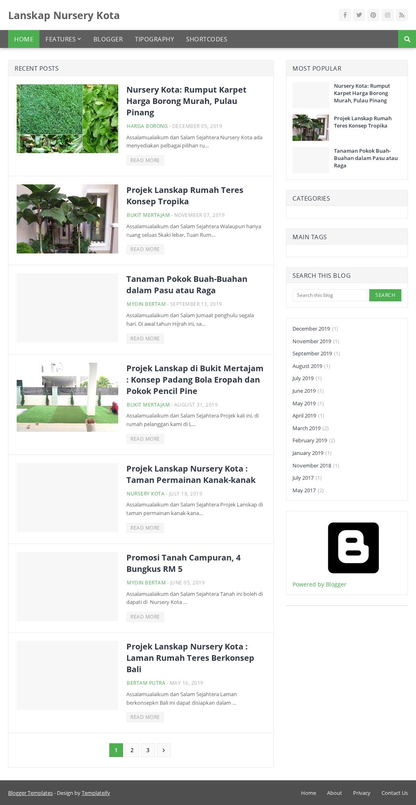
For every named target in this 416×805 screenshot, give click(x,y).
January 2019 (312, 453)
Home (308, 792)
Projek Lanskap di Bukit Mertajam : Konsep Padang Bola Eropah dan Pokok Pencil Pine (195, 379)
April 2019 (308, 415)
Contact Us (394, 792)
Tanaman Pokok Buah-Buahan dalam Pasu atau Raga (186, 284)
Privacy (361, 792)
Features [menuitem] (61, 39)
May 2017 (308, 490)
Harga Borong (147, 126)
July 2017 (307, 477)
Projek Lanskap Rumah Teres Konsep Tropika (184, 195)
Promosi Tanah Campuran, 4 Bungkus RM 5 (183, 563)
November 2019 (315, 341)
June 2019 (308, 390)
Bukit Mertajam (148, 215)
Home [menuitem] (23, 39)
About (334, 792)
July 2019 (307, 378)
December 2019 (315, 328)
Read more (145, 160)
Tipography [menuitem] (154, 39)
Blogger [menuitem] (108, 39)
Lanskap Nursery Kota (64, 15)
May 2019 (308, 403)
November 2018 (315, 465)
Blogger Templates (30, 792)
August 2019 (311, 366)
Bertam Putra (146, 682)
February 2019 (313, 440)
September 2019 (316, 353)
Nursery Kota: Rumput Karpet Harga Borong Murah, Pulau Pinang (186, 101)
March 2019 (310, 428)
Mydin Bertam (146, 304)
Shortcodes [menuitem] (206, 39)
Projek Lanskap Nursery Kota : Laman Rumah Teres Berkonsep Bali (190, 658)
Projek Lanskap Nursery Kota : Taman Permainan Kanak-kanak (191, 474)
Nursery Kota (146, 493)
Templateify (96, 792)
